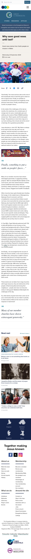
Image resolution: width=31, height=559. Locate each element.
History (3, 477)
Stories (6, 21)
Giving (3, 473)
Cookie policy (13, 534)
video (5, 245)
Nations (3, 469)
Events (3, 505)
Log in (28, 2)
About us (5, 461)
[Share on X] (10, 88)
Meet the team (5, 467)
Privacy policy (5, 534)
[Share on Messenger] (14, 88)
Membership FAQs (21, 473)
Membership (21, 461)
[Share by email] (18, 88)
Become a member (21, 467)
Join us (28, 64)
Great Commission (21, 511)
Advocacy (4, 500)
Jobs (17, 507)
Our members (19, 488)
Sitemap (15, 536)
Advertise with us (21, 503)
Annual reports (5, 475)
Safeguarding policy (23, 534)
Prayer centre (5, 503)
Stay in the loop (20, 498)
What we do (6, 490)
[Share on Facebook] (7, 88)
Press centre (19, 500)
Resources (15, 21)
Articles (24, 21)
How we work (5, 471)
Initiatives (4, 496)
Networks (4, 498)
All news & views (24, 333)
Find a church (19, 509)
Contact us (19, 496)
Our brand (18, 505)
